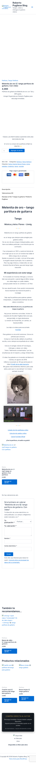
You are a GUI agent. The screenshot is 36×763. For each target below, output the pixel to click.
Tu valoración (10, 526)
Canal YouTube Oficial (18, 437)
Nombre (7, 538)
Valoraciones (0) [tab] (7, 193)
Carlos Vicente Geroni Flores (17, 164)
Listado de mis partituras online (18, 430)
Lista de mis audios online (18, 433)
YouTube (18, 330)
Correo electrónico (10, 546)
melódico (4, 166)
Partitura (4, 80)
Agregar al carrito (17, 150)
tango (16, 166)
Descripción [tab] (6, 189)
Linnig (28, 164)
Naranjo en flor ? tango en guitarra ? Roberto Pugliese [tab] (17, 198)
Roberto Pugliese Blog (20, 4)
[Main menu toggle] (32, 7)
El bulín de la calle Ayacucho (20, 364)
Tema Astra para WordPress (18, 759)
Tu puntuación (9, 521)
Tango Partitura (13, 80)
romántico (11, 166)
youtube (21, 166)
